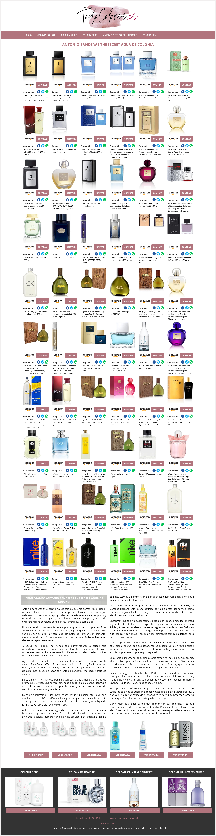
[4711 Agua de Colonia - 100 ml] (122, 498)
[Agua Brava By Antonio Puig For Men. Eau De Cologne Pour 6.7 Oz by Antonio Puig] (93, 282)
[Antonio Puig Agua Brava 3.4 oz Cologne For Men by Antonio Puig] (93, 498)
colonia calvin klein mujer (134, 772)
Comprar (42, 85)
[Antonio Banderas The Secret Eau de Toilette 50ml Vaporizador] (36, 174)
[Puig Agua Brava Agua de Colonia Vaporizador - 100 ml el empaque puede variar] (151, 282)
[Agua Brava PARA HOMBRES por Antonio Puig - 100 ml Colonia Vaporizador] (93, 390)
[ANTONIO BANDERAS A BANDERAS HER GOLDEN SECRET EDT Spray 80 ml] (64, 174)
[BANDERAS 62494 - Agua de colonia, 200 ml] (93, 66)
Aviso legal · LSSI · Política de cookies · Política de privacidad (108, 818)
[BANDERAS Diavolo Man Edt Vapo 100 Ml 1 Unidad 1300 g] (64, 390)
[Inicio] (108, 29)
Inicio (28, 35)
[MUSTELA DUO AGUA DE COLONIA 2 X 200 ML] (151, 736)
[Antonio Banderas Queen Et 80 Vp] (36, 228)
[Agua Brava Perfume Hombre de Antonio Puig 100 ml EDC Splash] (64, 282)
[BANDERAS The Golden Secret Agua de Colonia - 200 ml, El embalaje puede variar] (36, 66)
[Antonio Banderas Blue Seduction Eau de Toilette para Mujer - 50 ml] (122, 336)
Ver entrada (36, 755)
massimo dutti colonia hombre (120, 35)
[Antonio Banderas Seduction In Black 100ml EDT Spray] (180, 228)
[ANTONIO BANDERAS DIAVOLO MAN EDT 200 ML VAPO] (36, 120)
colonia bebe (90, 35)
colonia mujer (69, 35)
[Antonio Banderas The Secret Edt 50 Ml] (93, 174)
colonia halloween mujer (186, 772)
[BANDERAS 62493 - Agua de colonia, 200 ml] (64, 120)
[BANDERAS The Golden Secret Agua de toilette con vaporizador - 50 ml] (64, 66)
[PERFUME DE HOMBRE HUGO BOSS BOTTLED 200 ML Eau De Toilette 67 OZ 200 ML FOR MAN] (180, 736)
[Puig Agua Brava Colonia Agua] (122, 444)
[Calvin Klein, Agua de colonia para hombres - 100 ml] (36, 282)
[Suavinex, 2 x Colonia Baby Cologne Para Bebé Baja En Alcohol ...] (36, 736)
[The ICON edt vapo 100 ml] (64, 228)
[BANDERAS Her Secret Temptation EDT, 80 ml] (151, 174)
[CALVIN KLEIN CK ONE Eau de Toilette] (180, 498)
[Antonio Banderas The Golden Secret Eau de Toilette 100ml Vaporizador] (151, 120)
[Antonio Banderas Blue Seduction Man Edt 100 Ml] (151, 66)
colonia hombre (46, 35)
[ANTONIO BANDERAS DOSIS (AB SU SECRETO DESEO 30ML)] (93, 228)
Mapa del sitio (108, 823)
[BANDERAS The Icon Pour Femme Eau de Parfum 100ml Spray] (122, 390)
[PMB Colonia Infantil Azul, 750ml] (122, 736)
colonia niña (150, 35)
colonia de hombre (82, 772)
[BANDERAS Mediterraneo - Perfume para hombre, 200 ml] (180, 66)
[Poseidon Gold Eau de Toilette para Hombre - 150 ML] (180, 390)
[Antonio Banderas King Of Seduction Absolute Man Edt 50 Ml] (93, 336)
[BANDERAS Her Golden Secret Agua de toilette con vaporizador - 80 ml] (180, 120)
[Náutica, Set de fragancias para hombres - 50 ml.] (64, 444)
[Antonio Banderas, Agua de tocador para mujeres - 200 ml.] (151, 228)
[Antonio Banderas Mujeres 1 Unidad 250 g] (36, 498)
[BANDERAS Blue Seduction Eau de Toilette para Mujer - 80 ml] (151, 553)
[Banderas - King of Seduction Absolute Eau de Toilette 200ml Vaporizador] (122, 174)
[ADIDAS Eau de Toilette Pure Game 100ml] (36, 444)
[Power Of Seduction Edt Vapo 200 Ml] (151, 444)
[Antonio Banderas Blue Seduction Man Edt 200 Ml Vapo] (93, 120)
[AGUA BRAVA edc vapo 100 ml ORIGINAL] (122, 282)
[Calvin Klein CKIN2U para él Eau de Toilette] (151, 336)
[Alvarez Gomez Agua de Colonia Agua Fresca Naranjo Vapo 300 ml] (151, 498)
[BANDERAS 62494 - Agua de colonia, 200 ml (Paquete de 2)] (122, 66)
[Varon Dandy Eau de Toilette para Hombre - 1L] (64, 498)
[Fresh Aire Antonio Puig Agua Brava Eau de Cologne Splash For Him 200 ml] (151, 390)
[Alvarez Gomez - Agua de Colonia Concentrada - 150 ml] (64, 553)
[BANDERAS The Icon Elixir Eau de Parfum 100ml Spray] (122, 228)
